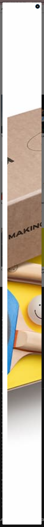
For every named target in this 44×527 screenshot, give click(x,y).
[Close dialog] (37, 6)
